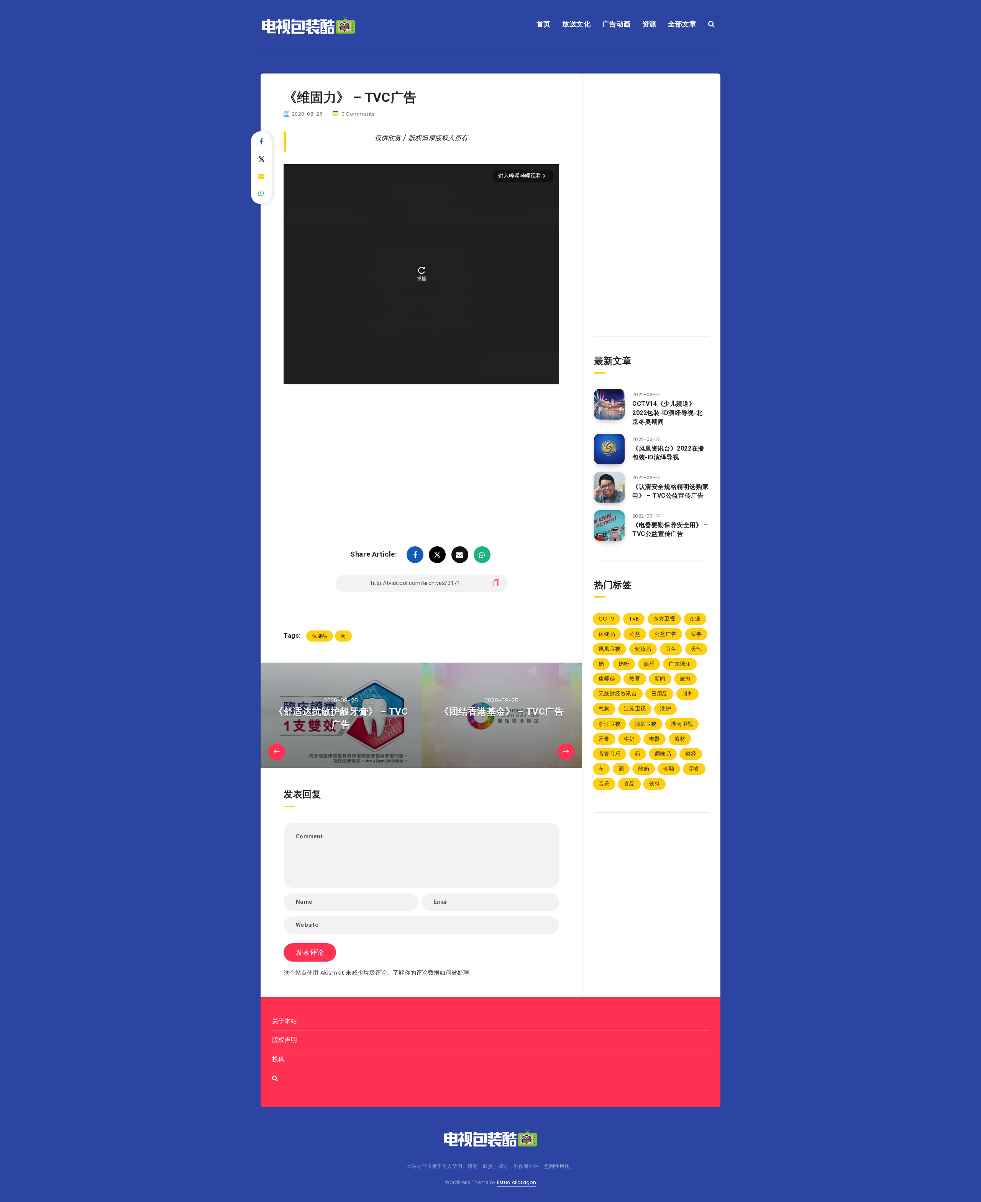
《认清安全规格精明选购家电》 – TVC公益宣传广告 (670, 491)
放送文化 (576, 24)
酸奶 (643, 768)
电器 (654, 739)
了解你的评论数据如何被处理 (431, 972)
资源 (649, 24)
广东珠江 (680, 664)
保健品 (319, 636)
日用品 (659, 693)
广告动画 (616, 24)
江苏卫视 (635, 708)
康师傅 (607, 679)
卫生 (671, 649)
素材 (680, 739)
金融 (668, 768)
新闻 (660, 679)
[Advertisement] (421, 444)
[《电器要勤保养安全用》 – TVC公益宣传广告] (609, 525)
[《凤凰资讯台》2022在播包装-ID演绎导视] (609, 449)
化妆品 (643, 649)
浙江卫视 (609, 724)
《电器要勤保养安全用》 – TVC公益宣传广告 (670, 529)
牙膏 (604, 739)
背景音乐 (609, 754)
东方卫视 (664, 618)
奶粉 (624, 664)
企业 (694, 618)
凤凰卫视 (609, 649)
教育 (634, 679)
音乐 (604, 783)
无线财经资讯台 (618, 693)
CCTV (606, 618)
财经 (690, 754)
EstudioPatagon (516, 1182)
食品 (629, 783)
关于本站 (284, 1021)
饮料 (654, 783)
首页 (543, 24)
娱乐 (649, 664)
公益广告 (665, 634)
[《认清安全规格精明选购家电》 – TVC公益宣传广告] (609, 487)
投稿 (278, 1059)
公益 (634, 634)
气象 (604, 708)
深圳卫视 (646, 724)
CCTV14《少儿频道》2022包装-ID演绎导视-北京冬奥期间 (667, 412)
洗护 (665, 708)
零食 (694, 768)
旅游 (685, 679)
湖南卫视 (682, 724)
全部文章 (682, 24)
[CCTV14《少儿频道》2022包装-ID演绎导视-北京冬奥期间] (609, 404)
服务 (687, 693)
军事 (696, 634)
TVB (634, 618)
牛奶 (629, 739)
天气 (696, 649)
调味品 (663, 754)
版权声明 (284, 1039)
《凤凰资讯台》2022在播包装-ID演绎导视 (668, 453)
